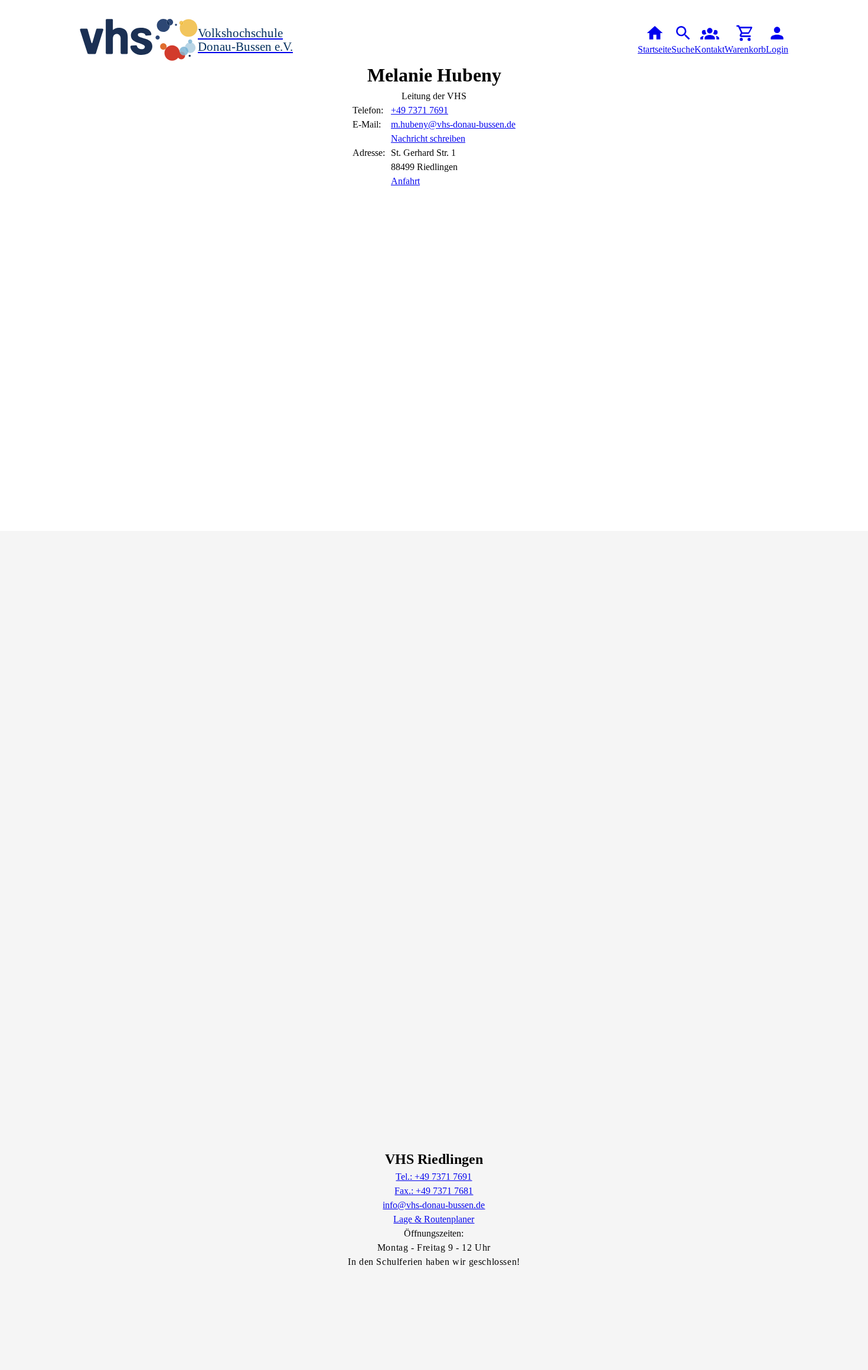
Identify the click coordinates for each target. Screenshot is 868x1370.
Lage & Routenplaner (433, 1219)
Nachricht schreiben (428, 138)
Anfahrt (405, 181)
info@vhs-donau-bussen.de (434, 1205)
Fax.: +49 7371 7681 (433, 1191)
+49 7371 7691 (419, 110)
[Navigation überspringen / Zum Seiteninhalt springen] (9, 9)
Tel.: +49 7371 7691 (434, 1177)
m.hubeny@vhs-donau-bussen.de (453, 124)
